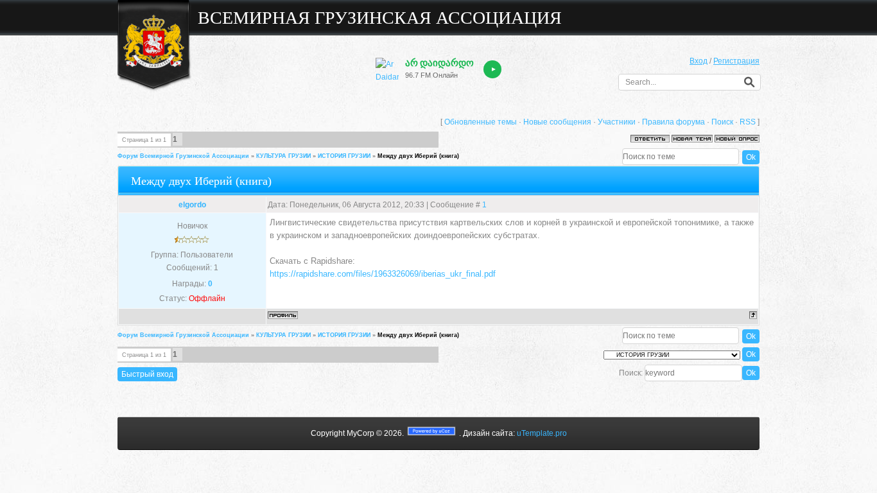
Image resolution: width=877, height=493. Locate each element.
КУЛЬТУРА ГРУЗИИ (283, 156)
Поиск (722, 121)
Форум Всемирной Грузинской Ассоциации (183, 156)
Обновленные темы (480, 121)
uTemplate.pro (542, 433)
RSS (748, 121)
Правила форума (673, 121)
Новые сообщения (557, 121)
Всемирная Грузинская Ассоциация (380, 18)
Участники (617, 121)
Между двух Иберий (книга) (418, 156)
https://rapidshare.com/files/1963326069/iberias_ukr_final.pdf (383, 274)
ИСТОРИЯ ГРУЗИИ (344, 156)
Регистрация (736, 60)
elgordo (192, 204)
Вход (699, 60)
